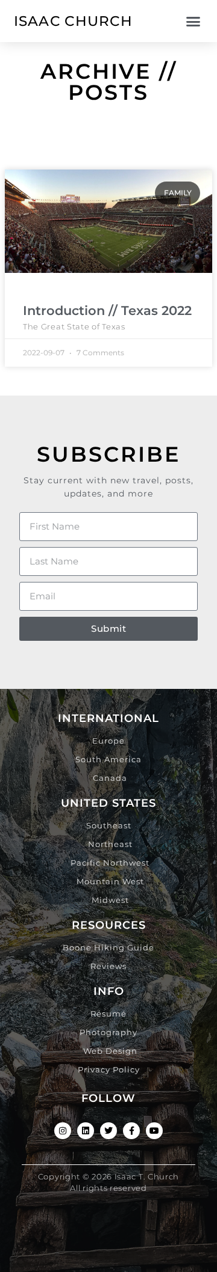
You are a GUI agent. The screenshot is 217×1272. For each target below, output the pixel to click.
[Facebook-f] (131, 1130)
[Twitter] (108, 1130)
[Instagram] (62, 1130)
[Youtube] (154, 1130)
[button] (192, 21)
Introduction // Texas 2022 (107, 310)
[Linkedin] (85, 1130)
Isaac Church (73, 21)
